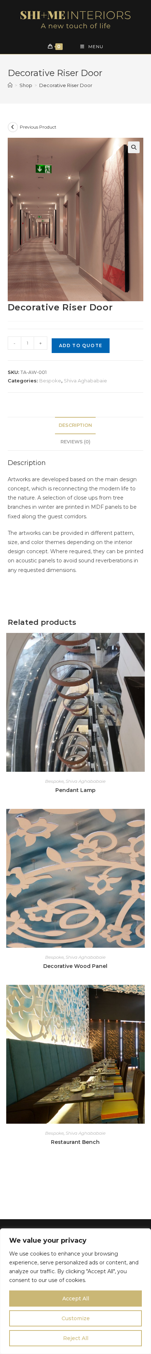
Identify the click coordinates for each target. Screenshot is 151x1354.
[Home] (10, 85)
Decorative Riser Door (65, 85)
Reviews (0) (75, 441)
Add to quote (80, 345)
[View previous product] (13, 127)
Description (75, 425)
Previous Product (38, 127)
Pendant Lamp (75, 790)
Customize (76, 1318)
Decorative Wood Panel (75, 966)
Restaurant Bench (75, 1142)
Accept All (75, 1298)
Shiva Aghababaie (85, 380)
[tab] (76, 425)
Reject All (75, 1338)
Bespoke (50, 380)
